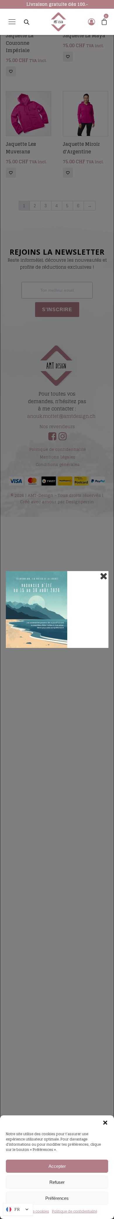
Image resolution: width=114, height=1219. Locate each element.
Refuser (57, 1182)
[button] (105, 1123)
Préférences (57, 1198)
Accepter (57, 1166)
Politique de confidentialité (74, 1211)
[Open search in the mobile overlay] (27, 22)
